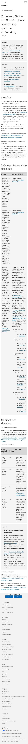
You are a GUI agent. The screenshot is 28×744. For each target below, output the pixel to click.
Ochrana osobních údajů (15, 736)
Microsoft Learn (5, 693)
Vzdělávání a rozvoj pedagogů (7, 654)
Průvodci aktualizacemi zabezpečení (11, 135)
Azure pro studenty (5, 659)
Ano (9, 597)
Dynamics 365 (4, 674)
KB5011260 (23, 411)
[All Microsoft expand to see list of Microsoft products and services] (2, 2)
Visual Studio (4, 708)
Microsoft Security (5, 669)
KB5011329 (20, 367)
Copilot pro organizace (6, 604)
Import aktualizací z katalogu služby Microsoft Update (19, 318)
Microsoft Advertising (6, 679)
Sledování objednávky (6, 629)
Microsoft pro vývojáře (6, 691)
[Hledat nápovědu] (5, 2)
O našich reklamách (21, 738)
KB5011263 (20, 385)
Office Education (5, 651)
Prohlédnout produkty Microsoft (8, 612)
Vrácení (3, 627)
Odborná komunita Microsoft (7, 698)
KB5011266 (22, 377)
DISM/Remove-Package (10, 543)
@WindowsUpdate (9, 86)
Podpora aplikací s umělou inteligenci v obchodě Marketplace (13, 696)
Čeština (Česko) (7, 728)
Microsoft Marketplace (6, 701)
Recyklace (4, 632)
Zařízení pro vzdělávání (6, 644)
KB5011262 (20, 407)
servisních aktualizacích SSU (9, 438)
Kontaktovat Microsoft (6, 736)
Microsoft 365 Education (6, 649)
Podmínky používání (5, 738)
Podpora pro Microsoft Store (7, 624)
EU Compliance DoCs (6, 741)
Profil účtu (4, 619)
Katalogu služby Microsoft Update (16, 296)
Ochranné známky (13, 738)
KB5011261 (23, 389)
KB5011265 (22, 399)
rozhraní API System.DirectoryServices (6, 329)
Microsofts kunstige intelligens (7, 666)
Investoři (3, 723)
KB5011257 (22, 345)
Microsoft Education (5, 641)
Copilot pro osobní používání (7, 607)
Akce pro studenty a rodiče (7, 656)
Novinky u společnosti (6, 718)
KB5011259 (23, 350)
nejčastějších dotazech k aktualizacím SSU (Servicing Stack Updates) (13, 439)
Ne (18, 597)
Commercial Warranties (6, 634)
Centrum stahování (5, 622)
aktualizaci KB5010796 (18, 180)
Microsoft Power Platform (6, 703)
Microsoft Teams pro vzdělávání (8, 646)
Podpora (3, 5)
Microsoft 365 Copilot (6, 681)
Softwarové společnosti (6, 706)
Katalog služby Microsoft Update (20, 494)
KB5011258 (22, 336)
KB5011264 (22, 359)
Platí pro (4, 35)
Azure (3, 671)
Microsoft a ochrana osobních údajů (8, 721)
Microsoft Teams (5, 684)
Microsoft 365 (4, 609)
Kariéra (3, 716)
